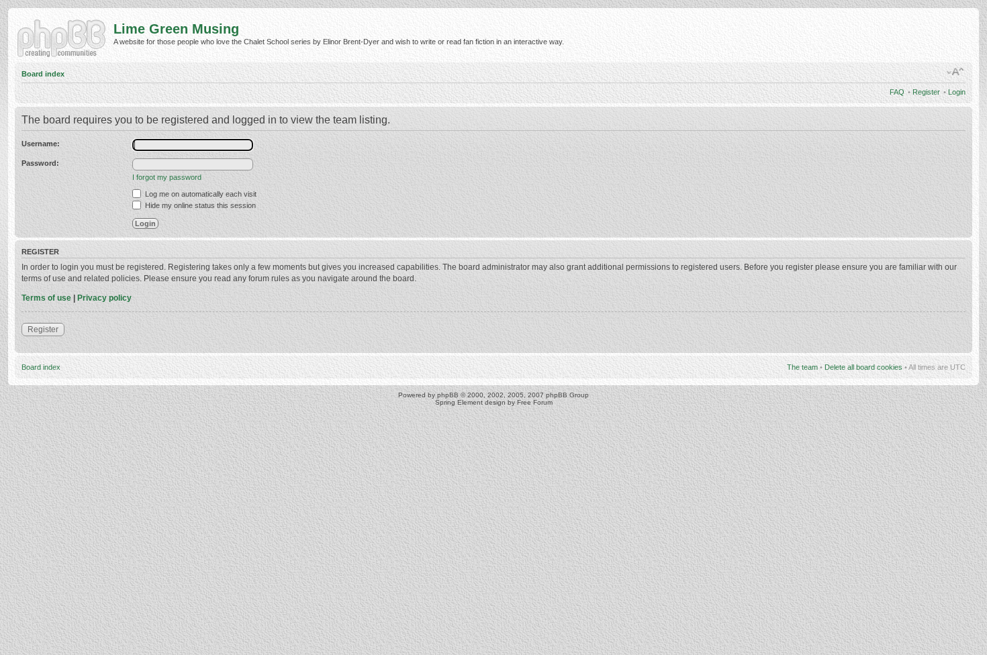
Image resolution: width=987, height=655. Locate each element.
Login (957, 92)
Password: (40, 163)
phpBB (448, 395)
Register (926, 92)
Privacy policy (104, 298)
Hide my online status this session (199, 205)
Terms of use (46, 298)
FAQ (897, 92)
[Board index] (64, 36)
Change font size (956, 72)
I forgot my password (166, 177)
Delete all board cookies (863, 367)
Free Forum (535, 402)
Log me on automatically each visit (199, 194)
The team (802, 367)
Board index (42, 74)
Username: (40, 144)
